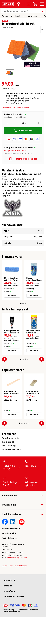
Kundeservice (9, 495)
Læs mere (6, 108)
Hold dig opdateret (12, 514)
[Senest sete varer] (43, 29)
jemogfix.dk (9, 580)
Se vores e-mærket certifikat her (14, 566)
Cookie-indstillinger (13, 596)
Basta (5, 20)
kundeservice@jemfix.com (17, 557)
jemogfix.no (9, 591)
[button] (20, 303)
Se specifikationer (21, 108)
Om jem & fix (9, 505)
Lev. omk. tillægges (9, 88)
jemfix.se (7, 586)
